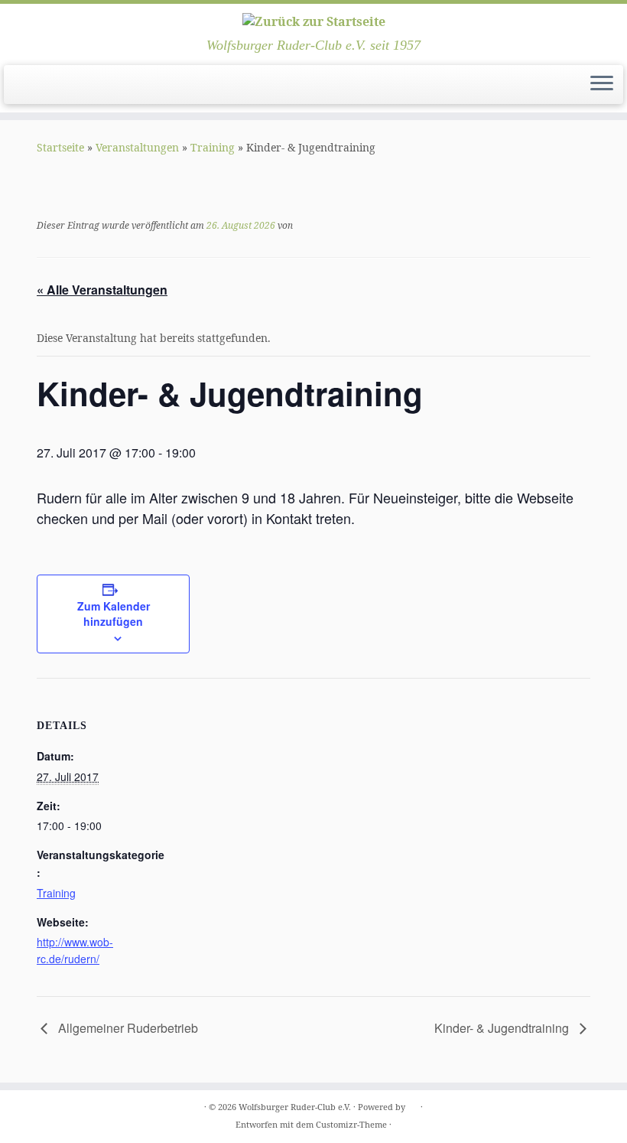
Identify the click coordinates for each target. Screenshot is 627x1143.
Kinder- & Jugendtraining (503, 1028)
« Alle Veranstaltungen (102, 289)
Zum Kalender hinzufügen (113, 613)
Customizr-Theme (351, 1124)
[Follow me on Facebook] (48, 86)
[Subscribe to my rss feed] (28, 86)
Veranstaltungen (137, 147)
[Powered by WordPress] (413, 1104)
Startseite (60, 147)
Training (212, 147)
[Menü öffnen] (601, 84)
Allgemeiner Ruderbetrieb (126, 1028)
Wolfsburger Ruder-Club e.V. (295, 1106)
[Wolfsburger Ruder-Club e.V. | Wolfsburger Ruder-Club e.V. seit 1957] (313, 20)
